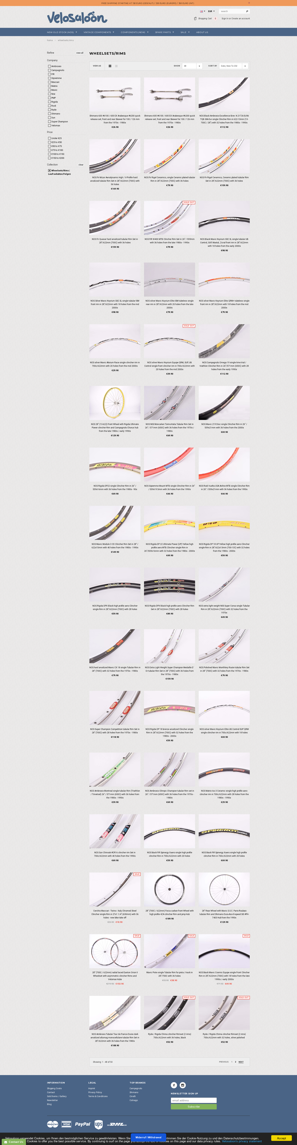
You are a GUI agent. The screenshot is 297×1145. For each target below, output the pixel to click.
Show (177, 66)
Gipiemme (56, 78)
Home (50, 40)
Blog (49, 1104)
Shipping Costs (54, 1088)
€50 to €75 (56, 146)
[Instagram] (183, 1085)
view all (79, 53)
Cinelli (133, 1096)
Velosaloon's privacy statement (242, 1141)
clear (81, 165)
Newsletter (52, 1100)
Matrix (54, 86)
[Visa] (87, 1125)
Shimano (55, 113)
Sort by (212, 66)
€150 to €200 (57, 158)
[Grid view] (110, 66)
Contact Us (15, 1141)
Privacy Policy (95, 1092)
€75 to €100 (57, 150)
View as (97, 66)
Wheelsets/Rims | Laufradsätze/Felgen (59, 172)
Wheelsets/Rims (66, 40)
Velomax (55, 125)
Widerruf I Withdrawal (148, 1137)
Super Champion (59, 121)
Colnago (134, 1100)
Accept (281, 1138)
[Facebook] (174, 1085)
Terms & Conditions (98, 1096)
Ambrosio (56, 66)
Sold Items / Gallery (57, 1096)
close (249, 3)
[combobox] (234, 11)
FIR (52, 74)
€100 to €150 (57, 154)
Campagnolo (57, 70)
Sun (53, 117)
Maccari (55, 82)
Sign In (225, 18)
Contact (51, 1092)
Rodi (53, 105)
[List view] (116, 66)
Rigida (54, 102)
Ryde (53, 109)
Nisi (53, 94)
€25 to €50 (56, 142)
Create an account (241, 18)
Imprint (91, 1088)
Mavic (54, 90)
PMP (53, 98)
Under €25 (56, 138)
